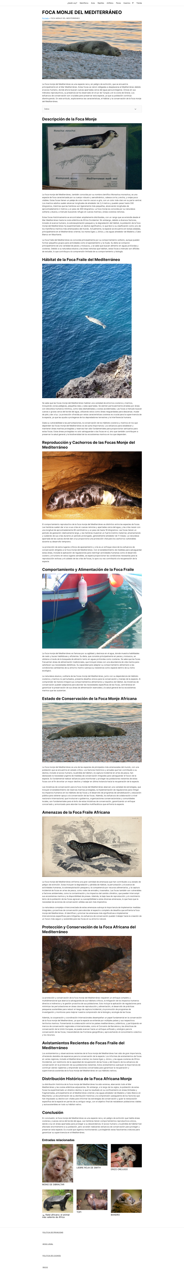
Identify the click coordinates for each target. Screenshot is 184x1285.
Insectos (127, 3)
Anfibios (110, 3)
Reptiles (101, 3)
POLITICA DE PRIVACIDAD (53, 1232)
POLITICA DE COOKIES (52, 1256)
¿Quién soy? (72, 3)
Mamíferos (84, 3)
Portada (45, 18)
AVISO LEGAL (48, 1244)
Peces (118, 3)
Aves (93, 3)
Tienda (139, 3)
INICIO (45, 1267)
